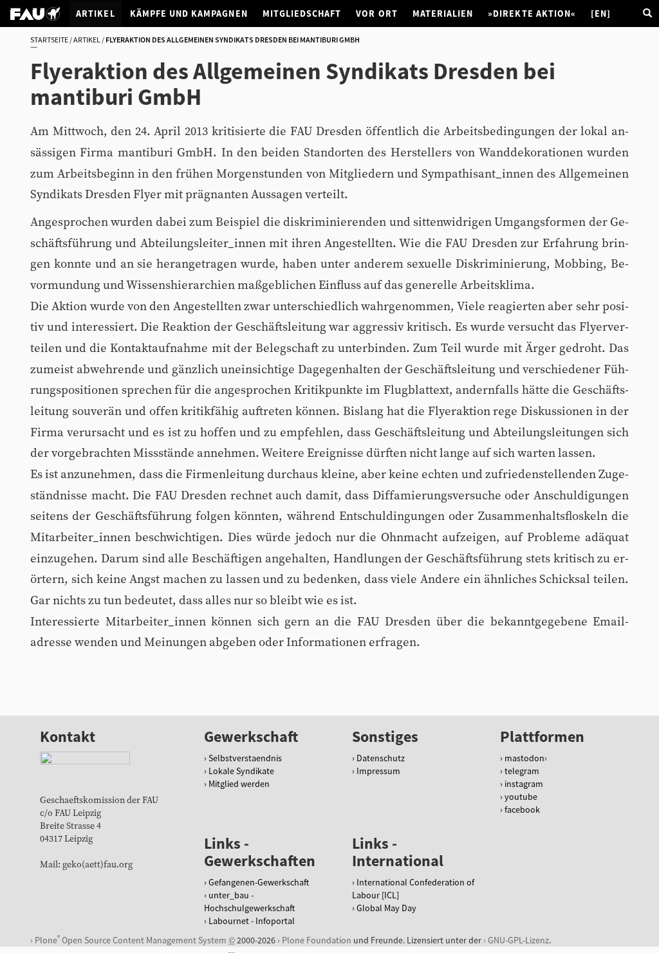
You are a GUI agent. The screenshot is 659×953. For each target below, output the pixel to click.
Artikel (95, 13)
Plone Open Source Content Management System (131, 940)
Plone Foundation (316, 940)
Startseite (49, 39)
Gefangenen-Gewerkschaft (259, 882)
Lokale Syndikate (241, 771)
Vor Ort (376, 13)
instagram (524, 784)
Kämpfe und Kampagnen (189, 13)
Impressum (378, 771)
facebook (522, 809)
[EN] (601, 13)
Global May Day (386, 908)
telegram (522, 771)
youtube (521, 796)
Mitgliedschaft (302, 13)
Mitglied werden (239, 784)
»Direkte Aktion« (532, 13)
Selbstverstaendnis (245, 758)
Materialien (443, 13)
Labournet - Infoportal (252, 921)
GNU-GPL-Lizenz (518, 940)
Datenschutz (381, 758)
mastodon (524, 758)
